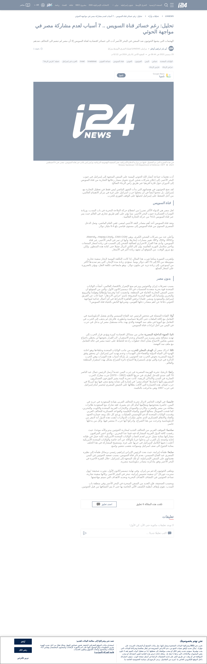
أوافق (23, 642)
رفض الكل (23, 650)
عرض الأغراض (23, 658)
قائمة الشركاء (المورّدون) (104, 652)
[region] (103, 650)
